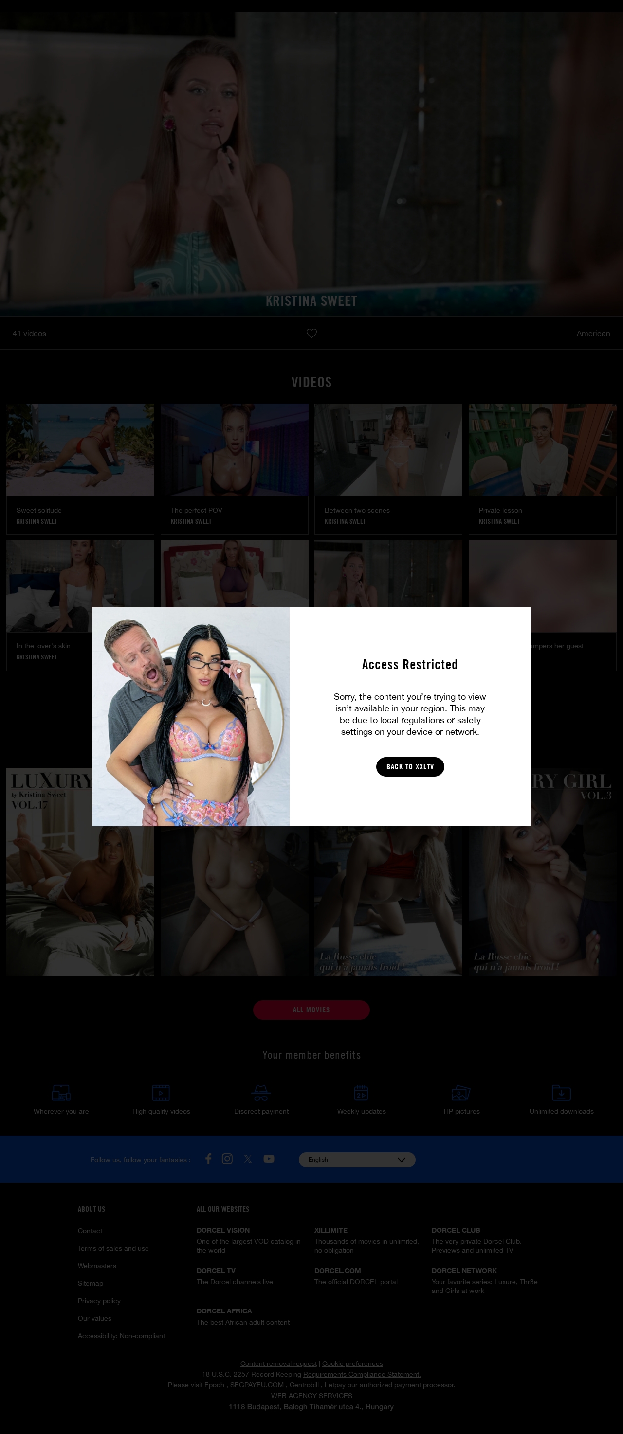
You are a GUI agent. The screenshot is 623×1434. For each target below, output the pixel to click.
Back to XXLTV (410, 766)
